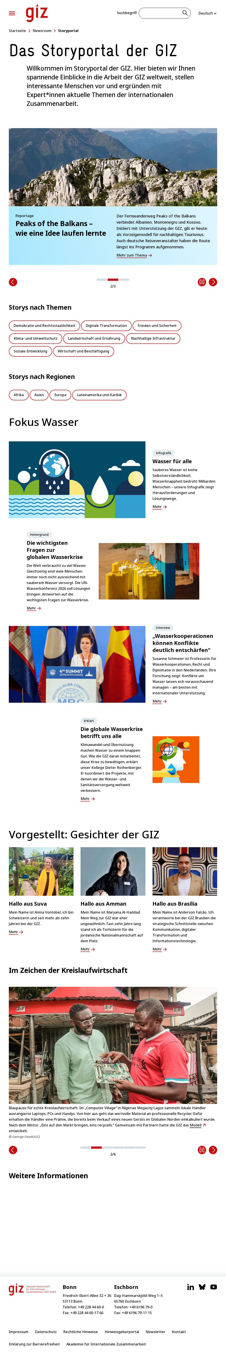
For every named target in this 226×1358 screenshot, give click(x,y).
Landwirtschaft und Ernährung (94, 338)
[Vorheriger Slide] (13, 282)
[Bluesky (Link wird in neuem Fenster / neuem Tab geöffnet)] (202, 1289)
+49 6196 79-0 (141, 1307)
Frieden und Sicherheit (157, 325)
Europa (60, 394)
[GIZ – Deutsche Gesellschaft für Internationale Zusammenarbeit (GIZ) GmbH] (37, 13)
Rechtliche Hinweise (80, 1331)
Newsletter (155, 1331)
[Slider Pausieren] (202, 282)
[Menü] (12, 13)
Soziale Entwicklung (30, 351)
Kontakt (179, 1331)
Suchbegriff (127, 12)
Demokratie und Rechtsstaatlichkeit (44, 325)
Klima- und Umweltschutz (35, 338)
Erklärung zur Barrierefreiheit (34, 1344)
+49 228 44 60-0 (91, 1307)
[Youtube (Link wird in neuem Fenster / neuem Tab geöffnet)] (213, 1289)
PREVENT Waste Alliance (193, 1113)
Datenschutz (46, 1331)
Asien (39, 394)
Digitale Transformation (106, 325)
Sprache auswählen (208, 13)
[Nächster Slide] (213, 282)
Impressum (18, 1331)
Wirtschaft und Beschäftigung (83, 351)
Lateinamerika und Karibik (99, 394)
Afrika (19, 394)
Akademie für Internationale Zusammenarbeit (106, 1344)
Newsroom (42, 30)
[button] (102, 279)
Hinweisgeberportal (122, 1331)
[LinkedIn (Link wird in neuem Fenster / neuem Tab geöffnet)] (190, 1289)
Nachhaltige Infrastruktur (153, 338)
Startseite (17, 30)
